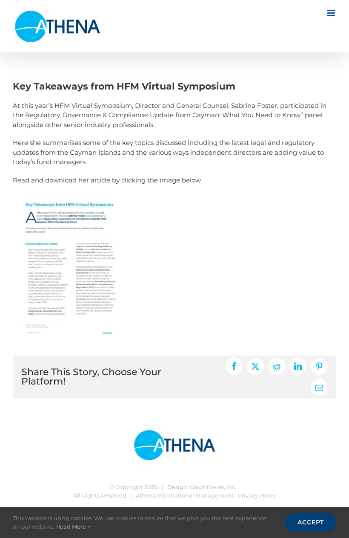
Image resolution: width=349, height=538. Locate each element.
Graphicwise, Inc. (213, 486)
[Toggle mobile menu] (331, 13)
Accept (311, 522)
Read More (71, 526)
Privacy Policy (257, 495)
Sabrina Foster (254, 105)
